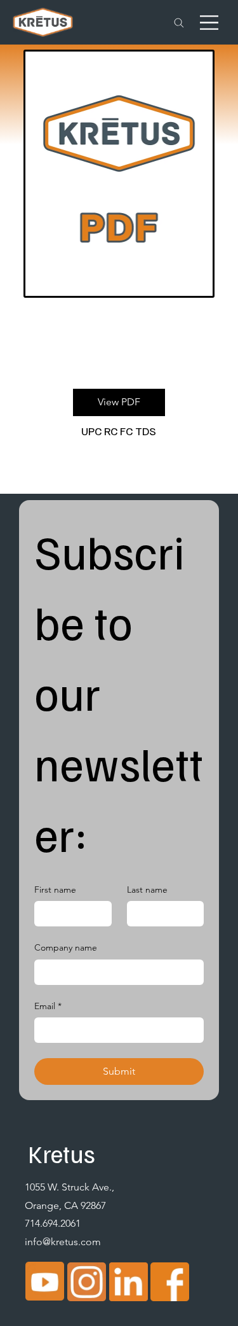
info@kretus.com (63, 1242)
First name (55, 889)
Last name (147, 889)
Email (48, 1006)
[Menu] (209, 22)
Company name (65, 947)
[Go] (179, 23)
